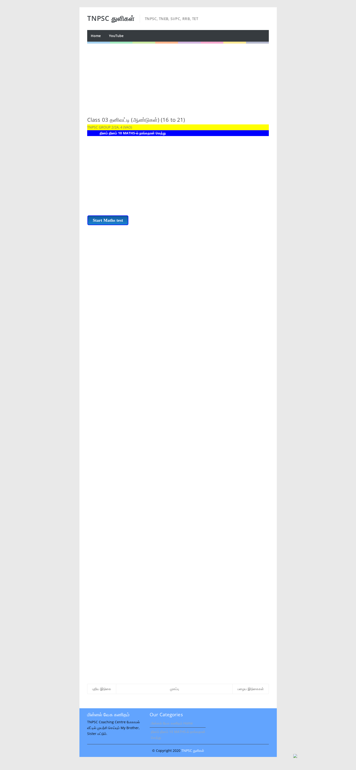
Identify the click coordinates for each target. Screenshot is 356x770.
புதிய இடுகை (101, 688)
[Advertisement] (178, 77)
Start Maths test (108, 220)
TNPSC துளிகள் (192, 750)
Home (96, 35)
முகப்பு (174, 688)
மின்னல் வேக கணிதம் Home (172, 723)
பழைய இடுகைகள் (251, 688)
